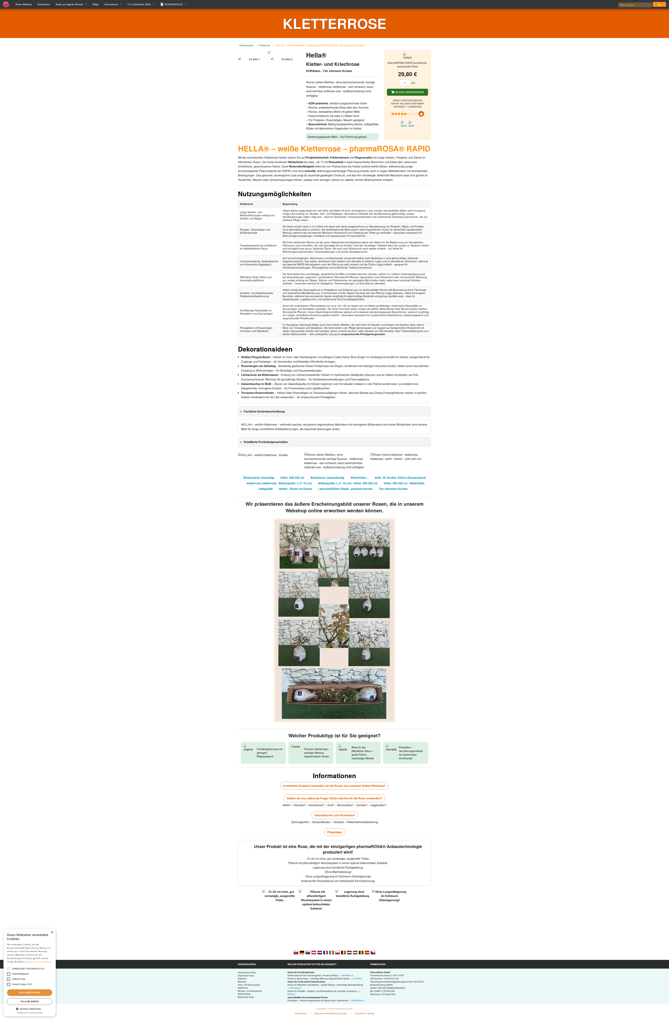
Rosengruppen (246, 45)
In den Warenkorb (409, 92)
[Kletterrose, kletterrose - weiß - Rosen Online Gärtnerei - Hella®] (314, 952)
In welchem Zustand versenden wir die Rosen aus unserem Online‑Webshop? (334, 786)
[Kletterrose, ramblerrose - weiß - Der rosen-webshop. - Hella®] (302, 952)
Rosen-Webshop (24, 4)
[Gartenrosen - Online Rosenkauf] (659, 4)
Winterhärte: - (359, 478)
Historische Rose (246, 975)
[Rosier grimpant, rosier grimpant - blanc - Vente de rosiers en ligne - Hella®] (325, 952)
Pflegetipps (334, 832)
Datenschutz (301, 1013)
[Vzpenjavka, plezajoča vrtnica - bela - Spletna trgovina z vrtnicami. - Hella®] (308, 952)
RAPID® (291, 994)
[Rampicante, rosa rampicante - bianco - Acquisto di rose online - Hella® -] (331, 952)
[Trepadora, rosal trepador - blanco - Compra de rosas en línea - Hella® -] (367, 952)
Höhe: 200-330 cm (292, 478)
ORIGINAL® (347, 975)
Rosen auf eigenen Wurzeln (69, 4)
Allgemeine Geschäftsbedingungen (330, 1013)
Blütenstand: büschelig (258, 478)
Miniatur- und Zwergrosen (250, 990)
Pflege (95, 4)
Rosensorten (43, 4)
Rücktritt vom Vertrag (364, 1013)
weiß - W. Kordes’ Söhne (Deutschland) (400, 478)
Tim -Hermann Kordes (393, 489)
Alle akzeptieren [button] (29, 992)
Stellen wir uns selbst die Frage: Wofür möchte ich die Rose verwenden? (334, 798)
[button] (29, 1009)
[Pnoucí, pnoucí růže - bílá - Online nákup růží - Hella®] (373, 952)
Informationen (111, 4)
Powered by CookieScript (30, 1012)
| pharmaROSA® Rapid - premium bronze (345, 489)
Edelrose (242, 978)
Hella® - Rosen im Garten (295, 489)
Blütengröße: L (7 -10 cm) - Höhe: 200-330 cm (348, 483)
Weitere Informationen (39, 961)
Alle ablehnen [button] (30, 1001)
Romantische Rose (247, 972)
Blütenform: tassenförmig (327, 478)
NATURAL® (295, 987)
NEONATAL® (358, 1000)
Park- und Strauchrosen (249, 984)
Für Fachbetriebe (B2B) (139, 4)
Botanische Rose (246, 996)
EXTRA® (357, 978)
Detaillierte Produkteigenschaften (266, 442)
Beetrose (242, 981)
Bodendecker (244, 993)
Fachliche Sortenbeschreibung (264, 411)
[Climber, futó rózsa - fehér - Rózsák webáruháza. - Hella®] (355, 952)
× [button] (52, 932)
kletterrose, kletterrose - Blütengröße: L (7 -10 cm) (279, 483)
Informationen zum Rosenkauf (335, 815)
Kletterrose (264, 45)
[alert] (29, 973)
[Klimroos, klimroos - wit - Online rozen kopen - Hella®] (349, 952)
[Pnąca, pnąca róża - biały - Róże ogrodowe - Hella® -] (337, 952)
